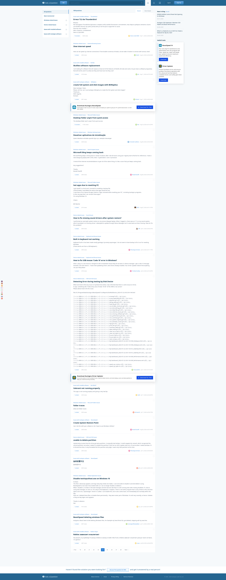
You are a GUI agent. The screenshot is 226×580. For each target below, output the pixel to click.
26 (111, 550)
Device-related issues (50, 25)
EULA (105, 577)
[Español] (2, 286)
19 (80, 550)
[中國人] (2, 298)
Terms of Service (128, 577)
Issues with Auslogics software (52, 34)
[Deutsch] (2, 284)
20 (84, 550)
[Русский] (2, 296)
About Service (95, 577)
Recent (139, 11)
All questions (47, 12)
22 (93, 550)
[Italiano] (2, 290)
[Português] (2, 294)
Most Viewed (148, 11)
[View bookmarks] (160, 3)
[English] (2, 281)
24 (102, 550)
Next (126, 550)
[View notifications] (154, 3)
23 (98, 550)
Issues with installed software (52, 29)
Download (163, 59)
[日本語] (2, 292)
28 (120, 550)
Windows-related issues (50, 20)
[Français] (2, 288)
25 (107, 550)
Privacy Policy (115, 577)
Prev (75, 550)
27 (116, 550)
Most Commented (49, 16)
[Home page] (148, 3)
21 (89, 550)
